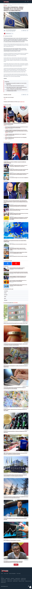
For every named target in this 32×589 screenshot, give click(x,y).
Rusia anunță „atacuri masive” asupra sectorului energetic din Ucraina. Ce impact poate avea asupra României (16, 88)
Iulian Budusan (26, 342)
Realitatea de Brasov (17, 578)
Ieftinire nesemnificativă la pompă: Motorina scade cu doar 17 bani (15, 323)
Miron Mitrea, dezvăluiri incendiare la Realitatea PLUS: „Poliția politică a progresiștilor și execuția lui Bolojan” (18, 206)
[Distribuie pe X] (27, 30)
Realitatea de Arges (23, 578)
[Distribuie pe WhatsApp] (25, 30)
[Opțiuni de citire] (30, 587)
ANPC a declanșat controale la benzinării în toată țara (15, 85)
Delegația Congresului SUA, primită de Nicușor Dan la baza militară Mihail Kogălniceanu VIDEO (19, 214)
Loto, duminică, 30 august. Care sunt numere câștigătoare (19, 177)
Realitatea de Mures (12, 30)
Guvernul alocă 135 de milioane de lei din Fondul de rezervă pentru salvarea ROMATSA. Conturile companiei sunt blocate (15, 475)
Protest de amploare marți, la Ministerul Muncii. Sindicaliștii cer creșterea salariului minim (17, 268)
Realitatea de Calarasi (3, 579)
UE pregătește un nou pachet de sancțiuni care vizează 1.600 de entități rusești (16, 84)
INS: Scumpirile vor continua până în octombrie (12, 540)
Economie (5, 5)
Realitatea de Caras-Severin (16, 579)
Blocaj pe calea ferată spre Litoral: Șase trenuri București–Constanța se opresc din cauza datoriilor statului (19, 170)
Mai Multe (16, 564)
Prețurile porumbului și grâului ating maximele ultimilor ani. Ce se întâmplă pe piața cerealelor (16, 90)
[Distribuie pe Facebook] (24, 30)
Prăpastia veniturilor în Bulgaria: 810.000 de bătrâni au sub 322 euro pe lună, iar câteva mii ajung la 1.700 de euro (19, 174)
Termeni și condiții (6, 573)
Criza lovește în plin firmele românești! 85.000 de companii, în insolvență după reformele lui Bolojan (15, 388)
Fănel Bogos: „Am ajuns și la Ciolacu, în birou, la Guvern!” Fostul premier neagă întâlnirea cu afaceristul (19, 166)
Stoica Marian (26, 451)
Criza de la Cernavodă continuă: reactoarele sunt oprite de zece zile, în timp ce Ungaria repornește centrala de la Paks (16, 127)
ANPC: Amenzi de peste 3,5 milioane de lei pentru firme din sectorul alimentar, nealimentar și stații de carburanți (15, 454)
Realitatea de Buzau (3, 582)
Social (6, 139)
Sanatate (6, 132)
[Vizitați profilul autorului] (4, 30)
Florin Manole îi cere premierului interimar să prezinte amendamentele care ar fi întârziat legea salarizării (13, 562)
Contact (2, 573)
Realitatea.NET (2, 578)
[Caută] (25, 2)
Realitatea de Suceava (9, 579)
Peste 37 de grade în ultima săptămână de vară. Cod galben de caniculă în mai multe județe (18, 281)
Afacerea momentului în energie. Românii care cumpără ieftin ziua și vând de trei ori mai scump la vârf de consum (16, 497)
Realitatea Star (12, 578)
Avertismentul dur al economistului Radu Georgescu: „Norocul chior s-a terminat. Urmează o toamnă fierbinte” (16, 344)
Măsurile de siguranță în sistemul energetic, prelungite (18, 256)
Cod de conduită (18, 573)
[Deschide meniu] (28, 2)
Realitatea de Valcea (23, 579)
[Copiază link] (22, 30)
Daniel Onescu (26, 517)
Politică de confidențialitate (12, 573)
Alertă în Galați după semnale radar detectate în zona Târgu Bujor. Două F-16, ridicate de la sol (18, 285)
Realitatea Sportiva (7, 578)
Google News (22, 101)
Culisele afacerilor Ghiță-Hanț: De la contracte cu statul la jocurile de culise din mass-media (19, 210)
